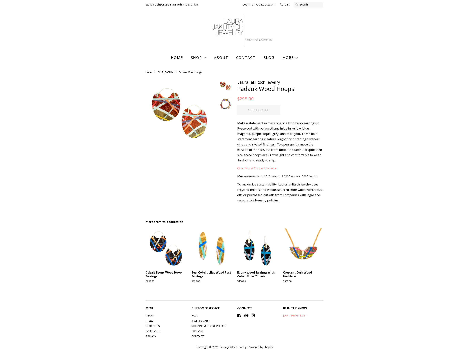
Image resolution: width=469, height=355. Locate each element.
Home (177, 57)
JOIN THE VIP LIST (294, 315)
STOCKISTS (153, 326)
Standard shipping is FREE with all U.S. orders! (172, 4)
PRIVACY (151, 336)
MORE (288, 57)
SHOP (197, 57)
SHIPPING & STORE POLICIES (209, 326)
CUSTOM (197, 331)
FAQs (194, 315)
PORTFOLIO (153, 331)
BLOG (269, 57)
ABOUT (221, 57)
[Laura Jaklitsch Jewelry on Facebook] (239, 316)
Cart (287, 4)
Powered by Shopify (260, 347)
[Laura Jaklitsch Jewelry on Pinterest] (246, 316)
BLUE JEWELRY (165, 72)
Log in (246, 4)
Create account (265, 4)
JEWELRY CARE (200, 321)
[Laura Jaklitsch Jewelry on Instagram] (253, 316)
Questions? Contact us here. (257, 168)
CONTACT (246, 57)
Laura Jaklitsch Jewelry (233, 347)
